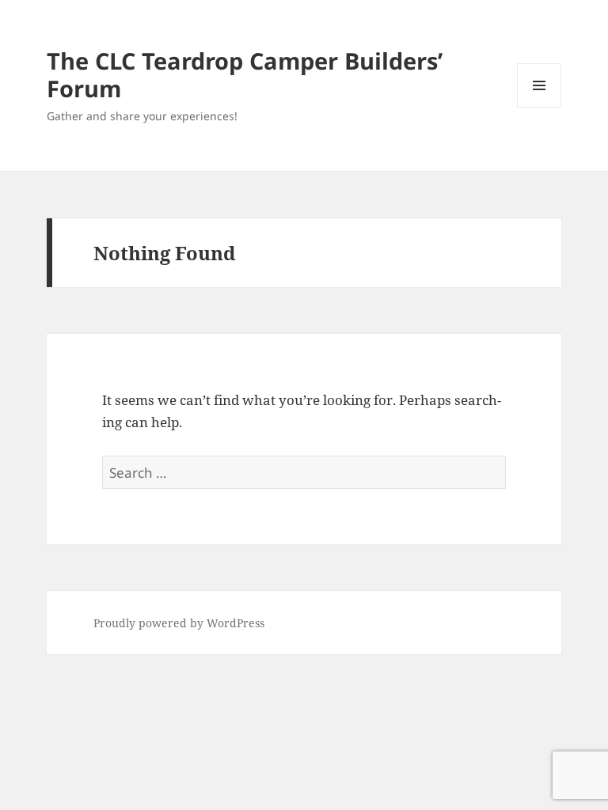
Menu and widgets (539, 107)
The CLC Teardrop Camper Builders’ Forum (245, 74)
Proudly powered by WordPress (178, 622)
